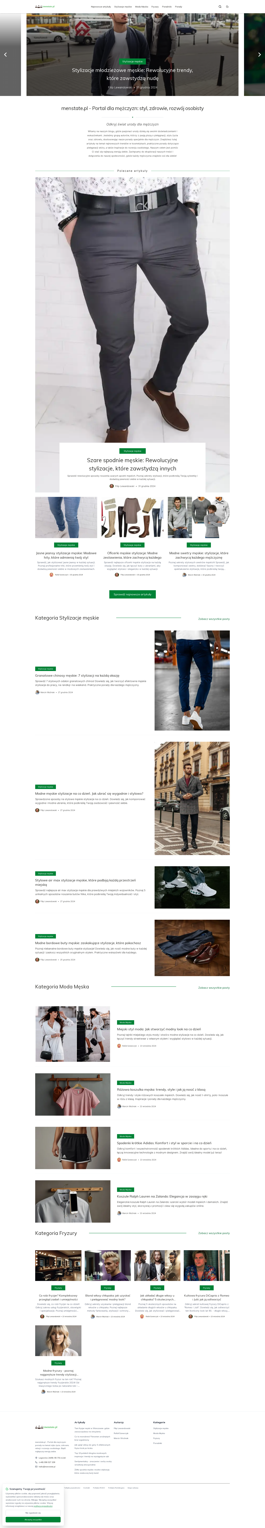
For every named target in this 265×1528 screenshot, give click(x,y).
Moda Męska (141, 6)
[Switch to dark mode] (227, 6)
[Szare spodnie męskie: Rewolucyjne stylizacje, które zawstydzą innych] (132, 334)
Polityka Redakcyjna (116, 1488)
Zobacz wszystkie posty (214, 619)
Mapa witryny (133, 1488)
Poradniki (167, 6)
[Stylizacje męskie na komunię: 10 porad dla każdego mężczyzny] (132, 54)
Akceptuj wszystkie (33, 1519)
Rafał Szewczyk (121, 1433)
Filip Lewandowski (122, 1428)
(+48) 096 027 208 (47, 1462)
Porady (178, 6)
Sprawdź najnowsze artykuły (132, 594)
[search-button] (220, 6)
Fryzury (155, 6)
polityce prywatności (43, 1506)
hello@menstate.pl (47, 1466)
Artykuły (80, 1422)
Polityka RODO (99, 1488)
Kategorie (159, 1422)
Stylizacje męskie (123, 6)
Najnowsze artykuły (101, 6)
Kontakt (87, 1488)
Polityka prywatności (72, 1488)
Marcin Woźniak (121, 1438)
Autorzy (119, 1422)
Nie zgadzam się (33, 1513)
